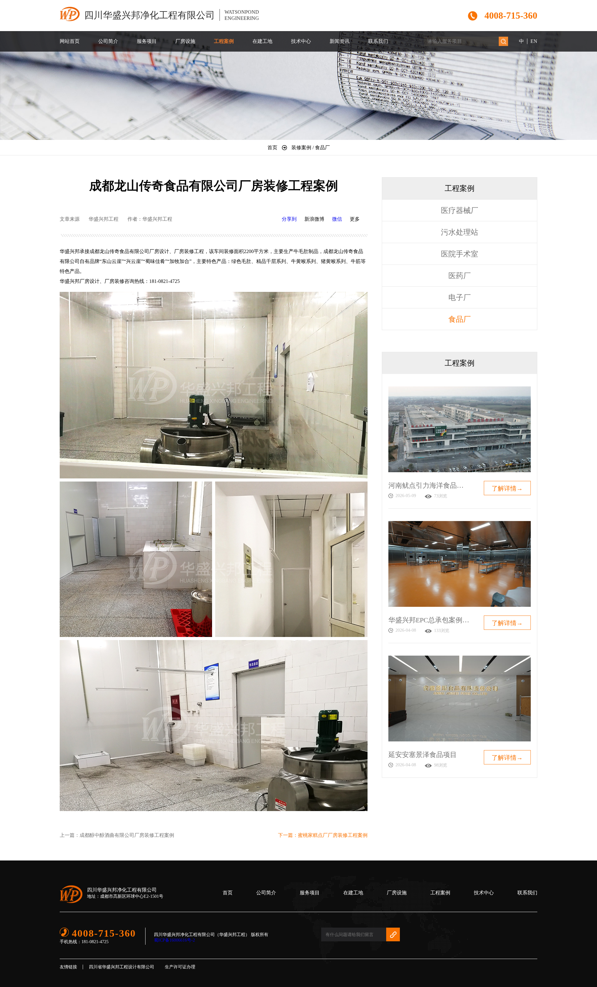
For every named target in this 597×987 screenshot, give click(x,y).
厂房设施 (185, 41)
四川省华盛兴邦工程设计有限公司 (121, 967)
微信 (337, 219)
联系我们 (378, 41)
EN (533, 41)
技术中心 (301, 41)
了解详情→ (507, 488)
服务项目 (147, 41)
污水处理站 (459, 232)
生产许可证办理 (180, 967)
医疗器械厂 (459, 210)
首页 (228, 892)
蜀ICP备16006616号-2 (174, 940)
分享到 (289, 219)
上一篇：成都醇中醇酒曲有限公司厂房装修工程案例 (117, 835)
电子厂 (459, 297)
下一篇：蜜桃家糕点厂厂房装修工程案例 (323, 835)
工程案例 (224, 41)
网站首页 (70, 41)
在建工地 (262, 41)
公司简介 (108, 41)
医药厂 (459, 276)
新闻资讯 (339, 41)
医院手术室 (459, 254)
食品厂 (459, 319)
